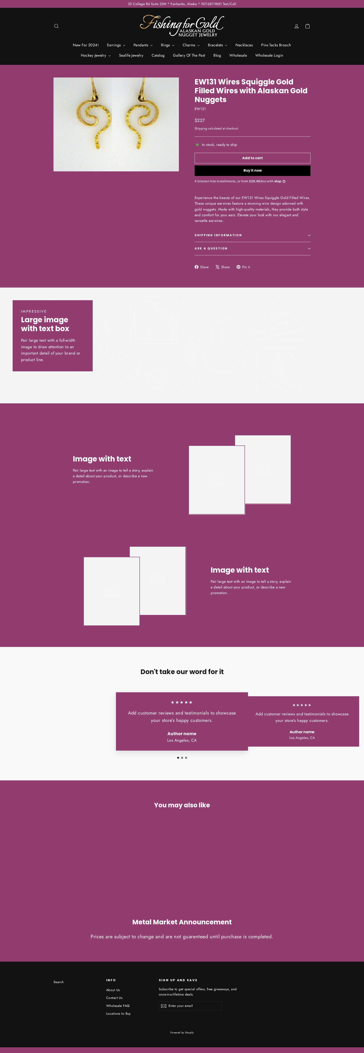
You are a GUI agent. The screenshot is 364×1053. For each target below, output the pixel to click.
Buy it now (253, 170)
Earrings (114, 45)
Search (59, 982)
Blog (217, 55)
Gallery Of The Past (189, 55)
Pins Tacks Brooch (276, 45)
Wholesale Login (269, 55)
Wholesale (238, 55)
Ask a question (211, 249)
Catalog (158, 55)
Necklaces (244, 45)
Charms (189, 45)
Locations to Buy (118, 1013)
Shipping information (218, 235)
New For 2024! (86, 45)
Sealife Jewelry (131, 55)
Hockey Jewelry (94, 55)
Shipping (201, 128)
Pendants (141, 45)
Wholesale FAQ (118, 1005)
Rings (166, 45)
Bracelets (216, 45)
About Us (113, 990)
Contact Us (114, 997)
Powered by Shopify (182, 1032)
